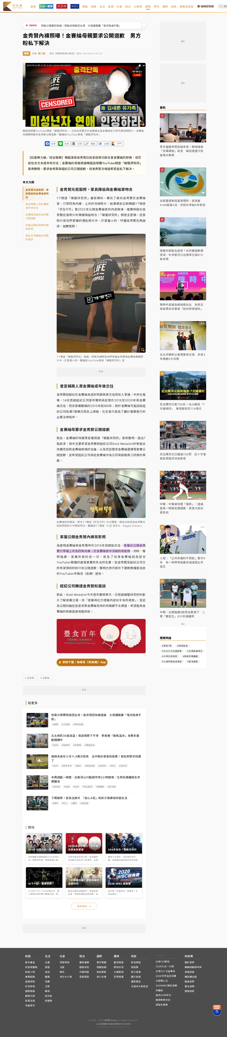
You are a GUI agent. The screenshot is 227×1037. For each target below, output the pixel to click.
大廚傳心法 (162, 980)
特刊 (156, 6)
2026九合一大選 (165, 966)
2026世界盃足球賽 (166, 976)
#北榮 (76, 786)
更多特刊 (84, 906)
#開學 (55, 803)
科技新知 (30, 986)
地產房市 (30, 1005)
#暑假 (74, 803)
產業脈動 (30, 976)
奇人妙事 (101, 976)
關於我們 (189, 962)
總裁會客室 (186, 6)
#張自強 (84, 803)
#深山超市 (87, 786)
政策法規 (30, 1000)
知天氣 (48, 995)
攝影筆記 (136, 981)
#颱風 (55, 724)
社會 (119, 6)
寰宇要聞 (101, 962)
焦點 (85, 6)
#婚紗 (78, 766)
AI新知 (138, 6)
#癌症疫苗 (182, 645)
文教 (47, 986)
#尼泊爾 (111, 786)
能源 (111, 6)
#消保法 (123, 766)
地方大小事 (66, 976)
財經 (94, 6)
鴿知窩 (134, 967)
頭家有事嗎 (162, 1004)
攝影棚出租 (191, 976)
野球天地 (119, 967)
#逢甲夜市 (67, 766)
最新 (33, 6)
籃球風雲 (119, 962)
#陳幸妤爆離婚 (190, 656)
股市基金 (30, 962)
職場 (47, 991)
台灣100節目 (163, 961)
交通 (47, 962)
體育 (165, 6)
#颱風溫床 (90, 745)
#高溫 (55, 745)
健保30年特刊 (163, 995)
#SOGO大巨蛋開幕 (172, 651)
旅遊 (47, 967)
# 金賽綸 (44, 678)
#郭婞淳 (56, 786)
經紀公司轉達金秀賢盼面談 (37, 237)
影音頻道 (136, 962)
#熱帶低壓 (78, 724)
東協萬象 (101, 972)
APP (119, 143)
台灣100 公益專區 (165, 971)
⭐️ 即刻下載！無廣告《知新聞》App (82, 662)
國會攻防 (84, 967)
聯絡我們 (189, 981)
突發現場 (64, 962)
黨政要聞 (84, 962)
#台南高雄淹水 (195, 651)
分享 (53, 143)
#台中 (55, 766)
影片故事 (136, 972)
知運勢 (48, 1000)
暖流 (62, 972)
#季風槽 (77, 745)
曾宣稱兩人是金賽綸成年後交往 (37, 206)
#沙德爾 (65, 724)
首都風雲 (84, 976)
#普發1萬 (167, 645)
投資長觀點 (31, 967)
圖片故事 (136, 976)
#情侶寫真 (90, 766)
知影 (174, 6)
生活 (102, 6)
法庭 (62, 967)
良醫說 (159, 990)
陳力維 (41, 53)
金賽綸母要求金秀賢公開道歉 (37, 216)
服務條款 (189, 991)
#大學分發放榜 (169, 656)
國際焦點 (30, 991)
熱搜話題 (101, 967)
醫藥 (47, 976)
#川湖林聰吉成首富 (172, 661)
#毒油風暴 (192, 661)
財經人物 (30, 972)
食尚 (47, 972)
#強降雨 (65, 745)
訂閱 (106, 143)
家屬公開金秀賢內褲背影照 (37, 227)
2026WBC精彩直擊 (166, 985)
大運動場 (119, 972)
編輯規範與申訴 (193, 967)
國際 (148, 6)
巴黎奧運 (119, 976)
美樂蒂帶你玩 (163, 1000)
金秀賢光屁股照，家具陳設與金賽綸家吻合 (37, 193)
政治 (128, 6)
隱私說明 (189, 986)
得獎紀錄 (189, 972)
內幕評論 (84, 972)
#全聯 (66, 786)
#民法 (112, 766)
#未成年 (102, 766)
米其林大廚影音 (139, 986)
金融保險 (30, 981)
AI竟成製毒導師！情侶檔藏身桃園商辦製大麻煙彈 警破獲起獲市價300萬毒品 (86, 25)
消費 (47, 981)
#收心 (64, 803)
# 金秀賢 (29, 678)
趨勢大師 (30, 995)
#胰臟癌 (100, 786)
